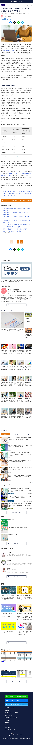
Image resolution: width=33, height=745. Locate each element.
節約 (11, 19)
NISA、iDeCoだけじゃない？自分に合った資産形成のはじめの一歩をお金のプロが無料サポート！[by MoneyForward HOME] (17, 193)
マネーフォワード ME (10, 730)
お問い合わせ (8, 720)
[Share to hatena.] (22, 22)
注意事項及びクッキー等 (11, 717)
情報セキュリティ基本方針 (11, 712)
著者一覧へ (16, 577)
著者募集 (7, 722)
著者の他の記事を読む (16, 305)
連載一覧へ (16, 643)
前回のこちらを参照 (8, 51)
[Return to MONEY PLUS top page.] (16, 1)
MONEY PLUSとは (9, 708)
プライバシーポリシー (10, 715)
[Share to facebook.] (10, 22)
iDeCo (2, 19)
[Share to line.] (18, 22)
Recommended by (26, 425)
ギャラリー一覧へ (16, 681)
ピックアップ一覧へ (16, 512)
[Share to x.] (14, 22)
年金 (7, 19)
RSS (6, 725)
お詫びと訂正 (8, 727)
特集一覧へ (16, 543)
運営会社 (7, 710)
